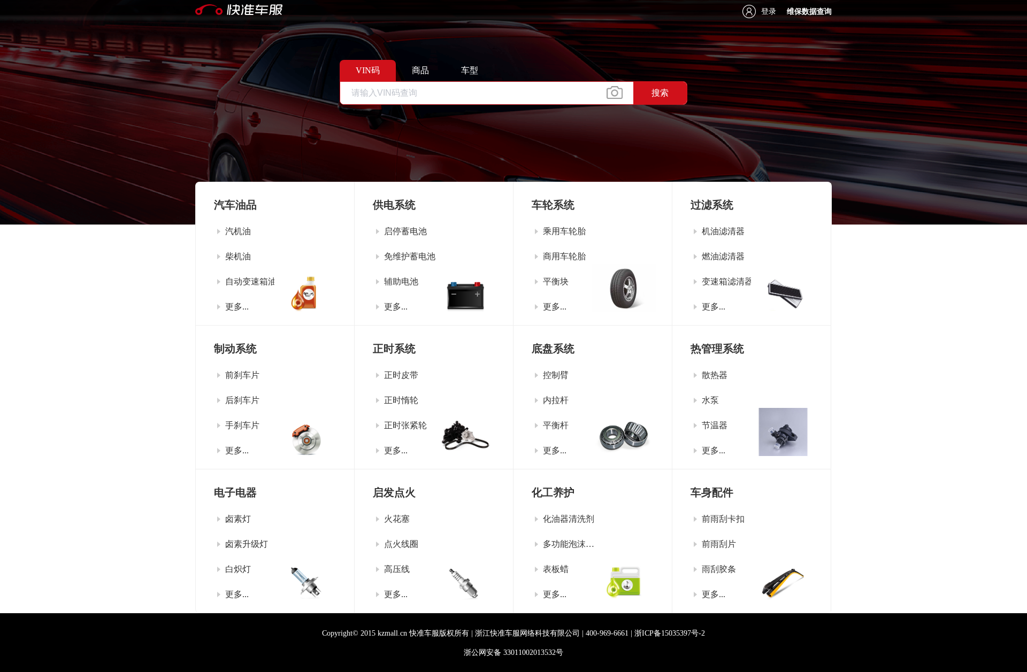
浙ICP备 (669, 633)
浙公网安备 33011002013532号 (513, 652)
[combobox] (513, 93)
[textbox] (486, 93)
